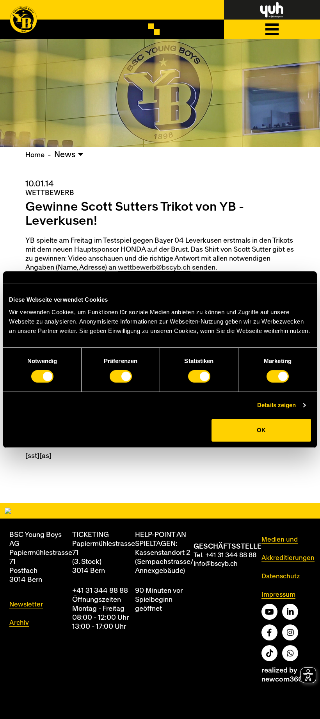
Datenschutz (280, 576)
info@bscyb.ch (216, 563)
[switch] (121, 376)
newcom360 (282, 679)
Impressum (278, 594)
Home (34, 155)
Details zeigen (276, 405)
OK (261, 430)
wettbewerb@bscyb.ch (154, 267)
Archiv (19, 622)
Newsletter (26, 604)
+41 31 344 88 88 (100, 590)
